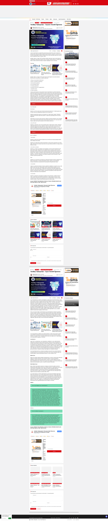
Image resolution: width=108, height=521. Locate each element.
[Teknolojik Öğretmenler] (32, 3)
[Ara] (73, 4)
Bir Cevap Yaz (33, 245)
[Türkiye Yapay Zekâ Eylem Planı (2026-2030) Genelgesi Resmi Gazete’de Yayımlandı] (72, 62)
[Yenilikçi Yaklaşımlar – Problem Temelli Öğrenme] (57, 482)
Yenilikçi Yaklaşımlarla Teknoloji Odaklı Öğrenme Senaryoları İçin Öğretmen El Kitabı (44, 186)
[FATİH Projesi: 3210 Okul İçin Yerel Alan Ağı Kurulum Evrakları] (72, 90)
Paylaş (78, 519)
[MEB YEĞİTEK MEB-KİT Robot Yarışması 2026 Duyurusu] (35, 70)
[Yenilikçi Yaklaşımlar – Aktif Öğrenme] (35, 482)
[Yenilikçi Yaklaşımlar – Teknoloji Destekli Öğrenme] (57, 226)
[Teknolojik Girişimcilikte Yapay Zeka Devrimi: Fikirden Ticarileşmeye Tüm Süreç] (72, 118)
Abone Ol (54, 205)
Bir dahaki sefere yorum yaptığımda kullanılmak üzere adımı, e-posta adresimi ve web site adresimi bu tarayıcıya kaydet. (46, 260)
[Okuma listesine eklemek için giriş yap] (61, 51)
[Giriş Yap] (78, 4)
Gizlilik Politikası (4, 518)
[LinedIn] (76, 518)
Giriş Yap (38, 508)
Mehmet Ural (35, 27)
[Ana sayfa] (30, 19)
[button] (76, 4)
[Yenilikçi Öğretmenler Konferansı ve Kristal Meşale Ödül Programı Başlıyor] (72, 104)
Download (59, 185)
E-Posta (48, 502)
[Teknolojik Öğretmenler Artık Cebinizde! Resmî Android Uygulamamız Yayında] (72, 76)
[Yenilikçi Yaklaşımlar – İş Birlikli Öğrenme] (57, 237)
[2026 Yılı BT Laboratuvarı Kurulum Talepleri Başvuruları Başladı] (46, 70)
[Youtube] (78, 518)
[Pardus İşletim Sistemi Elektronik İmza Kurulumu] (72, 97)
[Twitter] (72, 518)
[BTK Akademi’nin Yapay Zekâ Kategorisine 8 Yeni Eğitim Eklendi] (72, 83)
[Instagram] (74, 518)
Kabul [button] (9, 518)
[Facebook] (70, 518)
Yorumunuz (34, 249)
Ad (31, 502)
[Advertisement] (54, 12)
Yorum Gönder (33, 508)
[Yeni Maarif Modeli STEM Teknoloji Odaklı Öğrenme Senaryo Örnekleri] (46, 226)
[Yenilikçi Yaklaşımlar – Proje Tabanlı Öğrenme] (35, 237)
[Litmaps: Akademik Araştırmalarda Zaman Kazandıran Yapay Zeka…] (72, 111)
